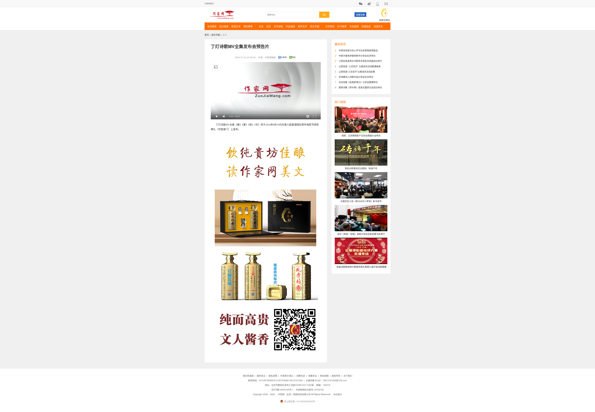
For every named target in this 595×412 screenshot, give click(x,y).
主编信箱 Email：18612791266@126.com (326, 380)
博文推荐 (248, 26)
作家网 (223, 14)
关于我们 (348, 375)
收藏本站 (312, 375)
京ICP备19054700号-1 (282, 389)
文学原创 (330, 26)
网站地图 (324, 375)
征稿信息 (366, 26)
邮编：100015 (323, 384)
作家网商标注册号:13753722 (310, 389)
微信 (294, 57)
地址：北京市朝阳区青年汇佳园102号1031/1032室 (289, 384)
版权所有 (336, 375)
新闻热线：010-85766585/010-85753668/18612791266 (275, 380)
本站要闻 (211, 26)
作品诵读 (290, 26)
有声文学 (302, 26)
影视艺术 (236, 26)
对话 (268, 26)
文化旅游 (354, 26)
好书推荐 (342, 26)
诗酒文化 (378, 26)
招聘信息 (300, 375)
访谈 (261, 26)
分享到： (284, 57)
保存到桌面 (248, 375)
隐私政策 (273, 375)
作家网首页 (209, 3)
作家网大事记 (286, 375)
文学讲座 (278, 26)
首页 (207, 34)
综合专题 (314, 26)
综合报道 (224, 26)
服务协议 (261, 375)
